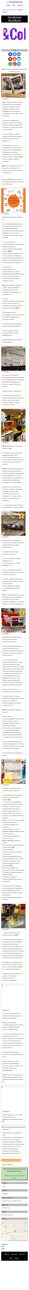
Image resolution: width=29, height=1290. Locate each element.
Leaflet (8, 1240)
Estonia (9, 10)
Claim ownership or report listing (11, 1160)
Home (8, 5)
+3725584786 (5, 1208)
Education (5, 1193)
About (7, 1254)
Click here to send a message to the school (12, 1200)
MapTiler (13, 1240)
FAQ (11, 1258)
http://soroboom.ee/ (7, 1215)
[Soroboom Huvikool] (15, 1231)
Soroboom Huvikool (15, 1234)
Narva (14, 10)
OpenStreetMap (19, 1240)
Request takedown (7, 1164)
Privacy (22, 1254)
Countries (20, 5)
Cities (14, 5)
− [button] (3, 1225)
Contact (14, 1254)
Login (17, 1258)
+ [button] (3, 1223)
